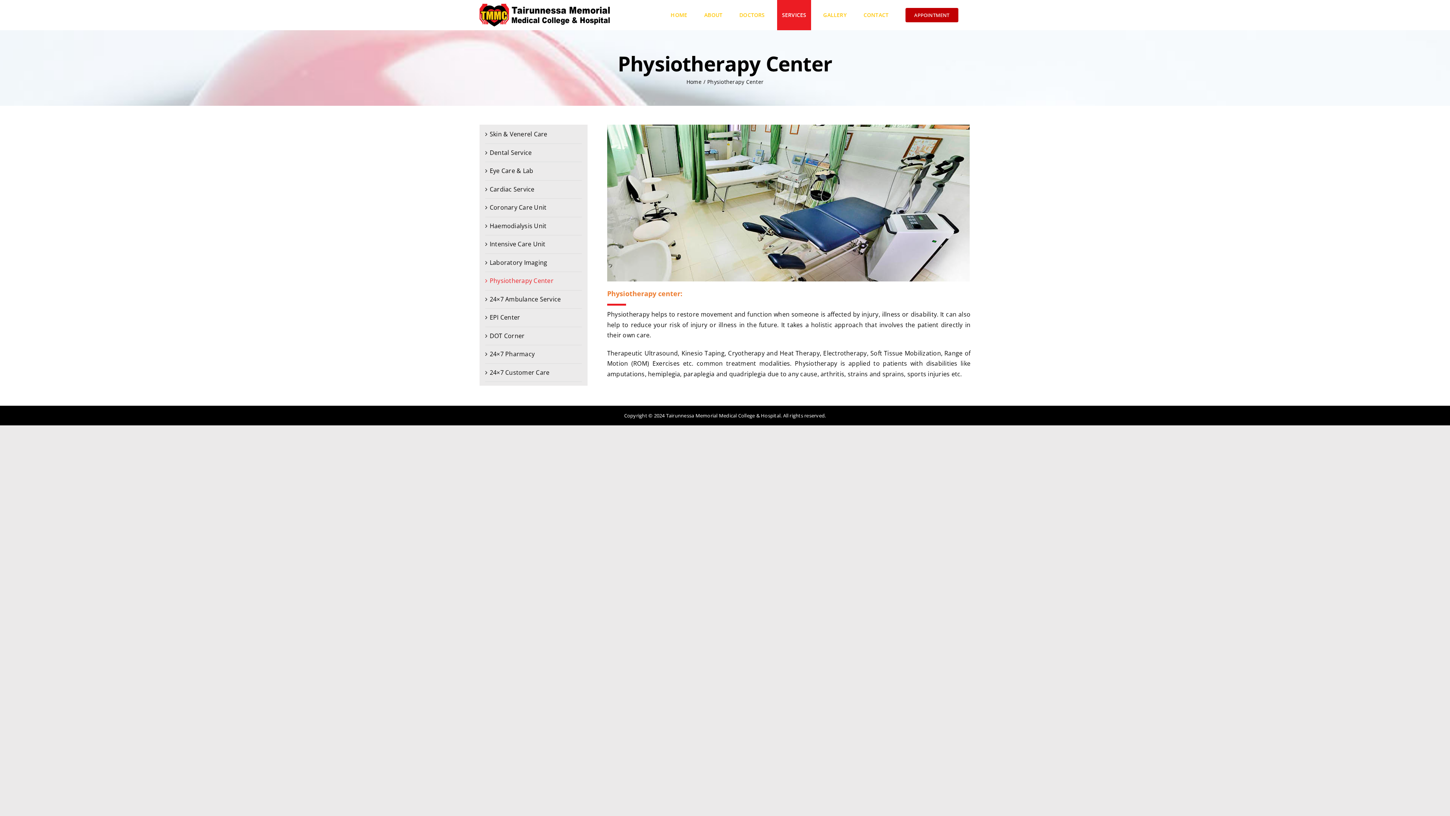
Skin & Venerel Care (519, 134)
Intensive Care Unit (518, 244)
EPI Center (505, 317)
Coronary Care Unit (518, 207)
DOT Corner (507, 336)
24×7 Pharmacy (512, 354)
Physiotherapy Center (522, 281)
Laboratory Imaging (518, 262)
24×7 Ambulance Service (525, 299)
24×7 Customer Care (519, 372)
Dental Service (511, 152)
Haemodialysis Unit (518, 226)
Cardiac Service (512, 189)
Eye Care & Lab (511, 171)
